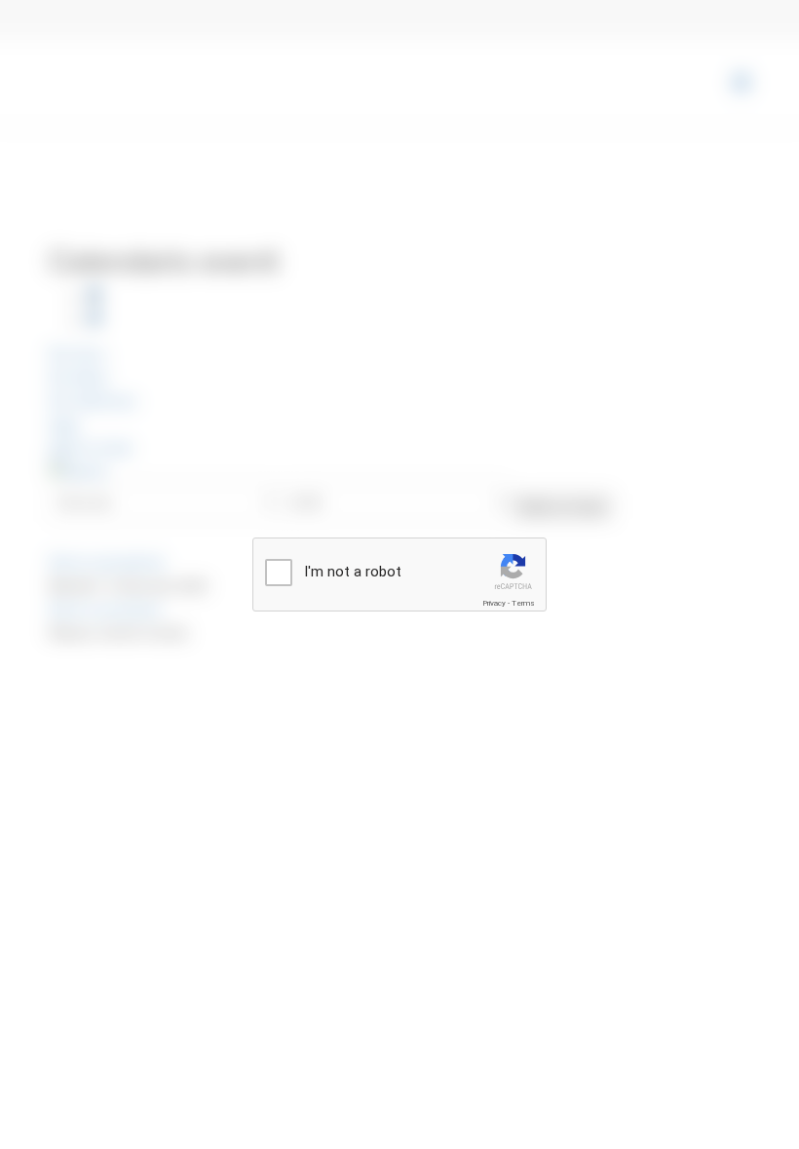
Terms (523, 603)
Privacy (494, 603)
